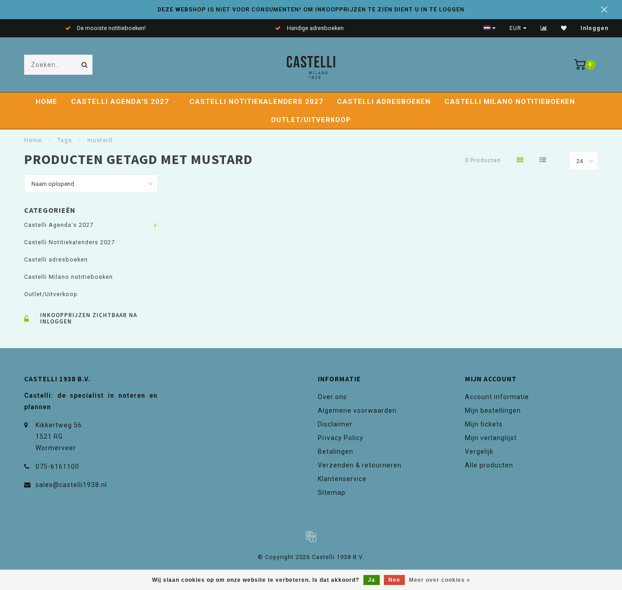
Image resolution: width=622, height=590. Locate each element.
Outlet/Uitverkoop (311, 120)
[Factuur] (311, 536)
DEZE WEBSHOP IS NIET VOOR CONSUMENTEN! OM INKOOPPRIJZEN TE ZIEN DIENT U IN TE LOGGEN (311, 9)
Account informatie (497, 396)
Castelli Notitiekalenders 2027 (256, 101)
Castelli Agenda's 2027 (120, 101)
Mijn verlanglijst (491, 437)
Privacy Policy (340, 437)
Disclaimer (335, 424)
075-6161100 (57, 466)
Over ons (332, 396)
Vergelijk (479, 451)
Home (46, 101)
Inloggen (594, 28)
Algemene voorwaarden (357, 410)
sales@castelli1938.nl (71, 484)
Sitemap (332, 492)
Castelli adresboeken (384, 101)
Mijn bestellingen (493, 410)
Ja (371, 580)
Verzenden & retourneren (360, 465)
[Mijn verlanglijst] (564, 28)
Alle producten (489, 465)
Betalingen (335, 451)
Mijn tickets (484, 424)
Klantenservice (342, 478)
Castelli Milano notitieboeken (509, 101)
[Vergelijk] (543, 28)
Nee (394, 580)
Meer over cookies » (439, 580)
